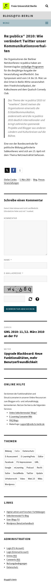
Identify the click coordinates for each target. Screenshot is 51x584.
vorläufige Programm (32, 66)
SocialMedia (18, 473)
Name (8, 259)
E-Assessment (11, 456)
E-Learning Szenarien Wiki (20, 416)
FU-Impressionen (24, 462)
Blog (35, 179)
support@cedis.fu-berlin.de (32, 424)
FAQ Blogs (13, 420)
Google (8, 467)
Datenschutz (28, 451)
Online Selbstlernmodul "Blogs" (23, 412)
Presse (41, 179)
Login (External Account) (17, 552)
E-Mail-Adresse (13, 273)
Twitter (29, 473)
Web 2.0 (31, 478)
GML (37, 462)
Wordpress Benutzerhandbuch (20, 523)
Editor (40, 456)
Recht (39, 467)
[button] (7, 170)
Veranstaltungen (11, 183)
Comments (13, 559)
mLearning (19, 467)
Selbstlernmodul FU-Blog (18, 515)
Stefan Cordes (10, 179)
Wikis (40, 478)
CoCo (17, 451)
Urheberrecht (11, 478)
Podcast (30, 467)
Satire (7, 473)
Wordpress (10, 484)
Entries (12, 555)
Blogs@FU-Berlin (18, 16)
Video (22, 478)
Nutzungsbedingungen (17, 563)
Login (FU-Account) (15, 548)
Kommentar (10, 218)
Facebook (9, 462)
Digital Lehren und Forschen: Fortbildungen (26, 512)
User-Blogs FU (13, 519)
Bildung (8, 451)
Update (39, 473)
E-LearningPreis (28, 456)
